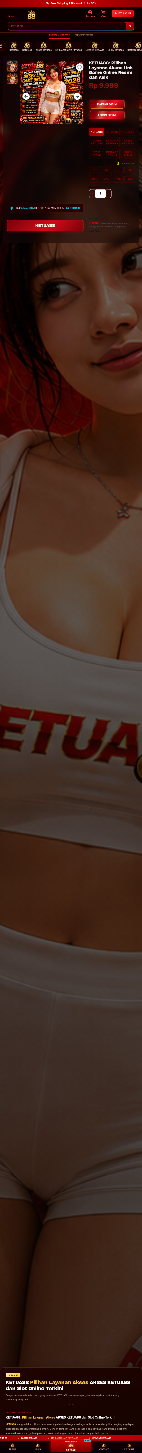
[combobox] (67, 26)
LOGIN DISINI (107, 115)
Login (38, 1449)
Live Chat (129, 1449)
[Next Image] (77, 96)
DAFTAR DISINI (107, 104)
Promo (12, 1449)
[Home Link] (32, 15)
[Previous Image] (26, 96)
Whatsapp (104, 1449)
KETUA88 (45, 225)
